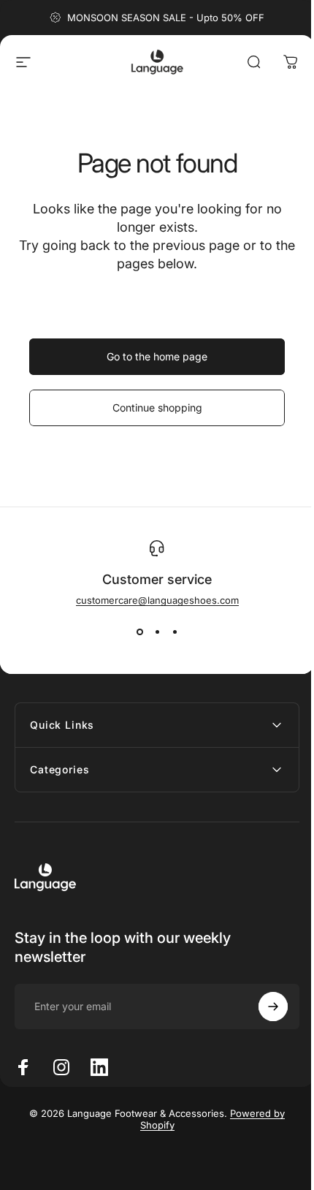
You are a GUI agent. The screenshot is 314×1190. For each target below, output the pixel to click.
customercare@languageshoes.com (157, 600)
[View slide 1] (139, 632)
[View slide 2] (157, 632)
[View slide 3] (174, 632)
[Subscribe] (262, 1006)
